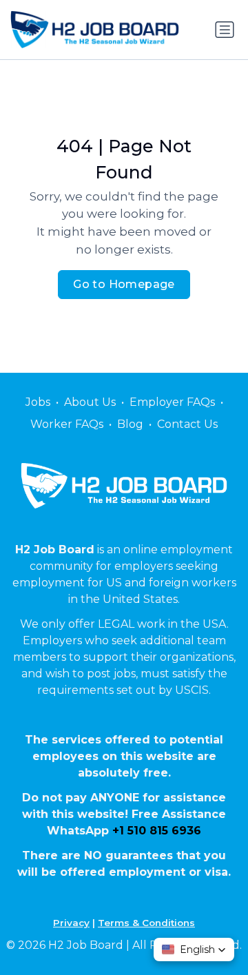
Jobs (37, 402)
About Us (90, 402)
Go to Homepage (124, 284)
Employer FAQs (172, 402)
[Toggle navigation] (224, 30)
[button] (194, 949)
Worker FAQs (66, 424)
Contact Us (187, 424)
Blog (130, 424)
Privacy (71, 922)
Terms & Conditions (146, 922)
